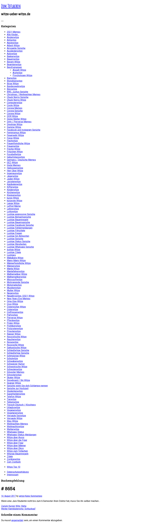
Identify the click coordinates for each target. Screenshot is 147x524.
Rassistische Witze (17, 336)
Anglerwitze (13, 37)
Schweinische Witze (17, 366)
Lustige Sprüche (15, 238)
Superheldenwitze (16, 393)
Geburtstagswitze (16, 157)
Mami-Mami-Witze (16, 260)
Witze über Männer (16, 445)
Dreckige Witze (14, 124)
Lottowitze (12, 211)
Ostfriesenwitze (15, 312)
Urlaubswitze (13, 407)
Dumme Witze (14, 127)
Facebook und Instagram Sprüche (23, 129)
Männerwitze (13, 266)
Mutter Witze (13, 290)
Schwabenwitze (15, 361)
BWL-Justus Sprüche (17, 91)
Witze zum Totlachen (17, 451)
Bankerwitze (13, 56)
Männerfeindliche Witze (19, 263)
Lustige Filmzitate (16, 230)
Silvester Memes (15, 372)
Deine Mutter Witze (16, 119)
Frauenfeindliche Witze (18, 143)
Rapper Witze (14, 334)
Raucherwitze (14, 339)
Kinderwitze (13, 189)
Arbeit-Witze (13, 45)
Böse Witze (13, 83)
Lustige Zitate (14, 252)
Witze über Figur (15, 442)
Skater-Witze (13, 377)
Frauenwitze (13, 146)
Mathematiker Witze (17, 274)
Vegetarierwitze (15, 413)
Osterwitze (12, 309)
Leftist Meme (14, 206)
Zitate (10, 456)
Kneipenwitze (14, 195)
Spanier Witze (14, 383)
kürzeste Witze (14, 200)
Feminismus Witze (16, 132)
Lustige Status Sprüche (18, 241)
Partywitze (12, 315)
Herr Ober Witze (15, 170)
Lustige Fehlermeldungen (19, 227)
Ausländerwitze (15, 51)
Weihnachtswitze (15, 426)
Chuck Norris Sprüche (17, 97)
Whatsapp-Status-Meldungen (21, 434)
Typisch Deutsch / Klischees (21, 404)
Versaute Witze (14, 418)
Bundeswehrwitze (16, 86)
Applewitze (12, 42)
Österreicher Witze (16, 306)
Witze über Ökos (15, 448)
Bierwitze (12, 78)
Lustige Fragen (14, 233)
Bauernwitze (13, 59)
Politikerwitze (14, 325)
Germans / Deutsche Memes (21, 159)
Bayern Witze (13, 61)
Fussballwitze (14, 154)
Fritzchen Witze (15, 151)
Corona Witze (13, 113)
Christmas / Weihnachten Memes (23, 94)
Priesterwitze (14, 331)
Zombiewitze (13, 459)
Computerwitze (14, 102)
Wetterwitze (13, 429)
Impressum (12, 474)
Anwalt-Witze (19, 70)
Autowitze (12, 53)
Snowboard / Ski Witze (18, 380)
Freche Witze (13, 149)
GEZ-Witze (12, 162)
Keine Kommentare (33, 496)
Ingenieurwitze (14, 173)
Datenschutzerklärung (18, 472)
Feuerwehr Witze (15, 135)
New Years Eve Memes (18, 298)
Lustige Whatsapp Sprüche (20, 247)
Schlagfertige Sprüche (18, 350)
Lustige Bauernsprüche (18, 222)
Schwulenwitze (14, 369)
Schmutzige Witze (16, 355)
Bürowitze (12, 89)
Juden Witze (13, 178)
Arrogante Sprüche (16, 48)
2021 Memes (13, 32)
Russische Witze (15, 345)
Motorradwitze (14, 285)
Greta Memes (14, 165)
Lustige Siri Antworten (18, 236)
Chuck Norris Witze (16, 100)
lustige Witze (13, 249)
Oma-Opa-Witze (15, 301)
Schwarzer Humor (16, 364)
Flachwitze (12, 140)
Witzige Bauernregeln (17, 453)
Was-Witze (12, 421)
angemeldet (17, 520)
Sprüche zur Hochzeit (17, 388)
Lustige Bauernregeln (17, 219)
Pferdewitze (13, 320)
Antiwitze (11, 40)
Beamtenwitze (14, 64)
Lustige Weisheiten (16, 244)
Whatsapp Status (15, 432)
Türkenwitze (13, 402)
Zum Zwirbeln (14, 462)
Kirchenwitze (13, 192)
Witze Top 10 (13, 467)
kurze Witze (13, 198)
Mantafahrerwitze (16, 271)
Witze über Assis (15, 437)
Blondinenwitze (14, 81)
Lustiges (11, 255)
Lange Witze (13, 203)
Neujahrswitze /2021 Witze (20, 296)
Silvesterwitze (14, 374)
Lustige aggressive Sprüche (21, 214)
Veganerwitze (14, 410)
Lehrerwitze (13, 208)
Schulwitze (12, 358)
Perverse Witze (15, 317)
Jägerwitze (12, 176)
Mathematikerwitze (16, 276)
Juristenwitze (14, 181)
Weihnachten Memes (17, 423)
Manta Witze (13, 268)
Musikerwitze (14, 287)
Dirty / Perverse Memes (19, 121)
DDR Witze (12, 116)
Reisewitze (12, 342)
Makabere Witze (15, 257)
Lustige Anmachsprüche (19, 217)
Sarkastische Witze (16, 347)
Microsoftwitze (14, 279)
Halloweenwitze (15, 168)
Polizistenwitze (15, 328)
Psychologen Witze (22, 75)
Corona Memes (14, 108)
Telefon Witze (14, 396)
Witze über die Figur (17, 440)
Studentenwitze (15, 391)
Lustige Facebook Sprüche (20, 225)
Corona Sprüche (15, 110)
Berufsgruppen (14, 67)
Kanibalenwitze (14, 184)
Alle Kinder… (13, 34)
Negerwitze (13, 293)
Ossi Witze (12, 304)
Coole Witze (13, 105)
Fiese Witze (13, 138)
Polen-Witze (13, 323)
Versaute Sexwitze (16, 415)
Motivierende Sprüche (18, 282)
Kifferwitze (12, 187)
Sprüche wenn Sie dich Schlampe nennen (27, 385)
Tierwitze (11, 399)
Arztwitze (17, 72)
